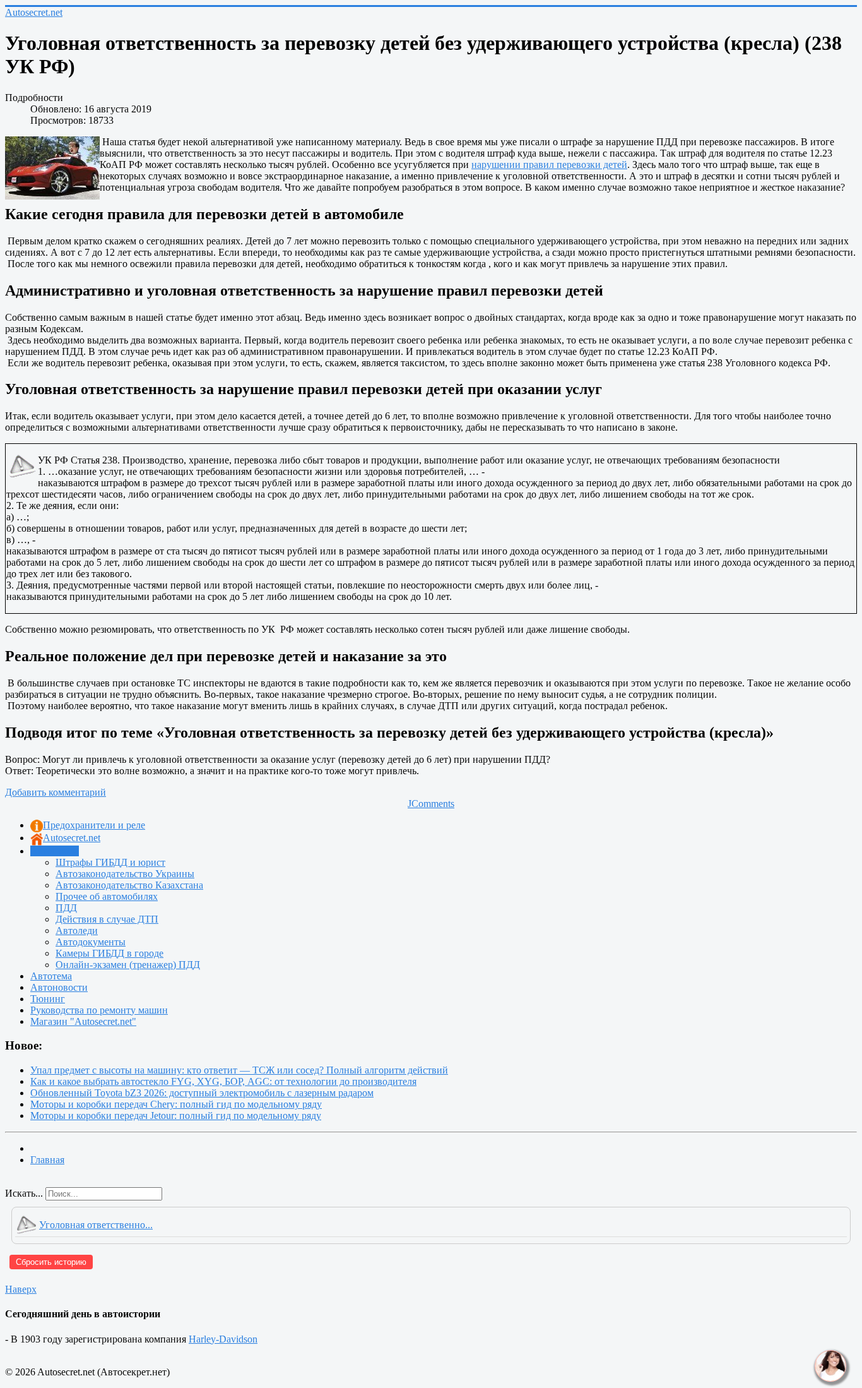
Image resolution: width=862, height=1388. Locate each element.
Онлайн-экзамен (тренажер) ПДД (128, 964)
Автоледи (77, 930)
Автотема (51, 976)
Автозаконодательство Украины (125, 873)
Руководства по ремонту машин (99, 1010)
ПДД (66, 907)
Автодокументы (91, 941)
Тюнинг (47, 998)
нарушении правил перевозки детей (549, 164)
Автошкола (54, 851)
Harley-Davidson (223, 1339)
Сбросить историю (51, 1262)
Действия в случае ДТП (107, 919)
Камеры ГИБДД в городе (109, 953)
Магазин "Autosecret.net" (83, 1021)
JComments (431, 803)
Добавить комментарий (55, 792)
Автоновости (59, 987)
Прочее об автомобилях (107, 896)
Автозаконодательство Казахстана (129, 885)
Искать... (24, 1193)
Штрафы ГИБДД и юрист (110, 862)
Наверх (21, 1289)
